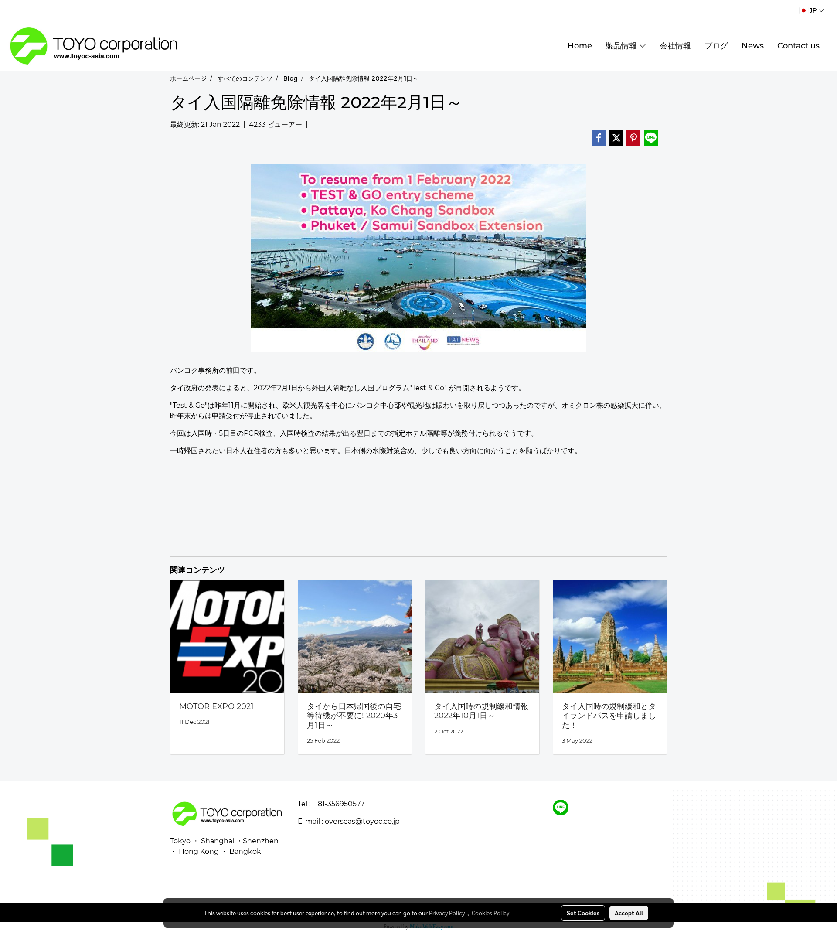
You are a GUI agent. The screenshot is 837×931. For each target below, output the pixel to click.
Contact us (798, 46)
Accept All (629, 913)
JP (813, 10)
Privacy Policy (447, 913)
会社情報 (675, 46)
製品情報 (622, 46)
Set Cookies (583, 913)
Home (580, 46)
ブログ (716, 46)
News (753, 46)
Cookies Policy (490, 913)
